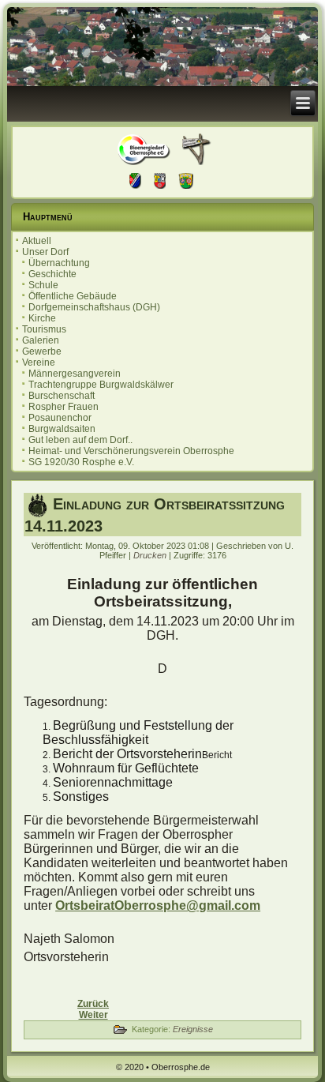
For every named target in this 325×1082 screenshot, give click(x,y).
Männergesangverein (74, 373)
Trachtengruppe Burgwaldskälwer (101, 384)
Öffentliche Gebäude (72, 296)
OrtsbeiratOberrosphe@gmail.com (157, 905)
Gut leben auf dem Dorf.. (80, 439)
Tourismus (44, 329)
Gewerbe (42, 351)
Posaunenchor (60, 417)
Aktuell (36, 240)
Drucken (151, 555)
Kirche (42, 318)
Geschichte (52, 274)
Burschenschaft (61, 395)
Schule (43, 285)
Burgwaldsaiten (61, 428)
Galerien (40, 340)
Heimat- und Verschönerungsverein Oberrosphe (131, 450)
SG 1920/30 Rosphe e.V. (81, 462)
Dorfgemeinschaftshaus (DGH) (94, 307)
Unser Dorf (45, 251)
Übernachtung (59, 263)
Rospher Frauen (63, 406)
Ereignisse (193, 1029)
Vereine (38, 362)
